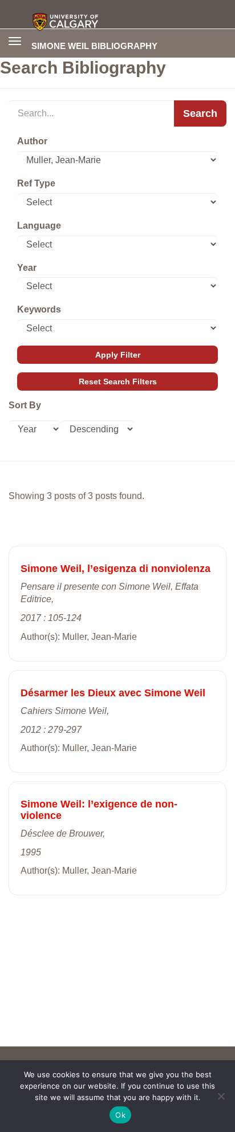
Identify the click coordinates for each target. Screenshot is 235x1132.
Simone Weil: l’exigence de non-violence (99, 809)
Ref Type (36, 183)
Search (200, 113)
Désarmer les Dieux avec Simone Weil (113, 693)
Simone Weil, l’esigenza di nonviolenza (115, 568)
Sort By (25, 405)
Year (27, 268)
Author (32, 141)
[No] (220, 1096)
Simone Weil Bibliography (94, 45)
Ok (120, 1114)
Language (39, 225)
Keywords (39, 309)
